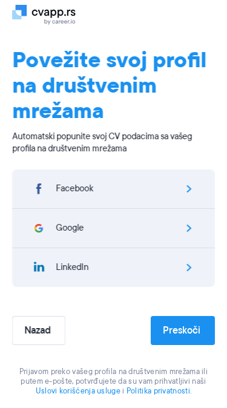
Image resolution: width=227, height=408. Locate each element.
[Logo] (50, 14)
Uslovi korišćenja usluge (78, 391)
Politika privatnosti (158, 391)
